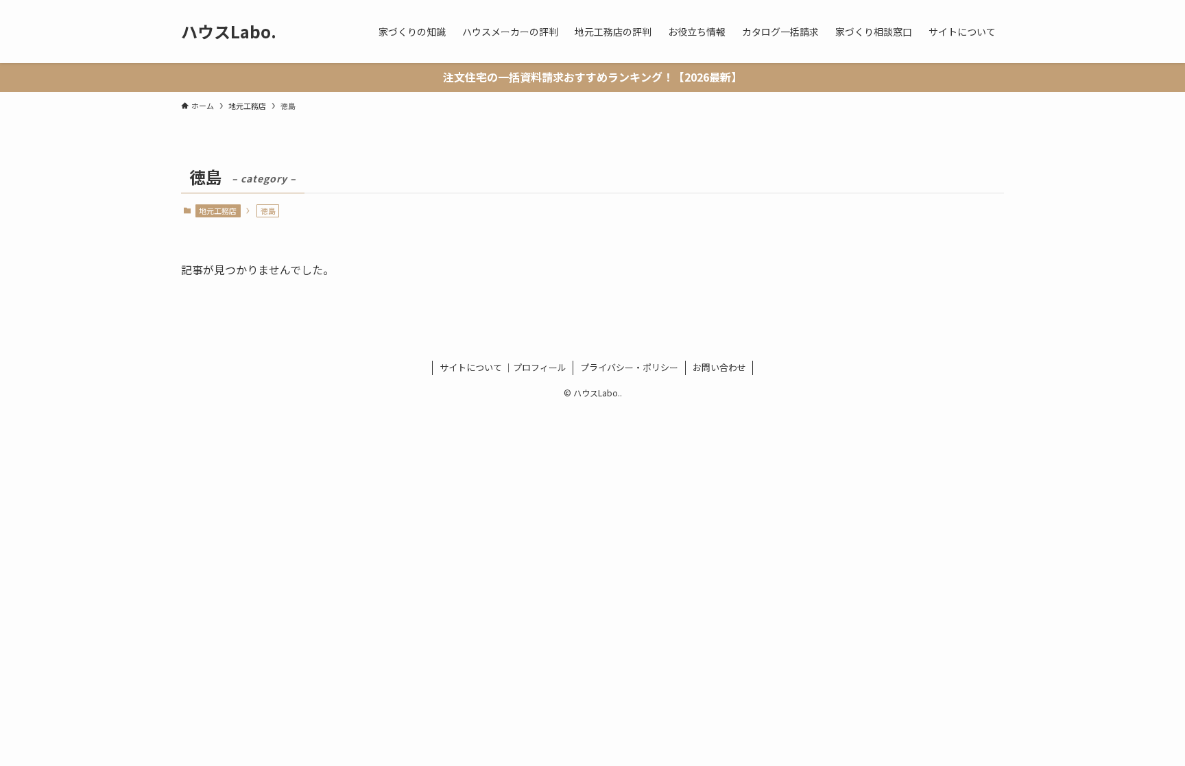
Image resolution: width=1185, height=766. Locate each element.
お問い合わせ (719, 367)
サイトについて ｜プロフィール (503, 367)
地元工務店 (218, 210)
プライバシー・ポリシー (629, 367)
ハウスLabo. (228, 31)
